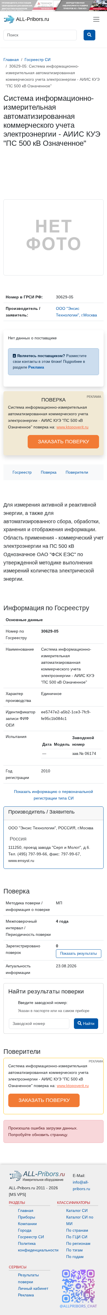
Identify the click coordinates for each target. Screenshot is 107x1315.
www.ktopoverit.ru (72, 427)
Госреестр (22, 472)
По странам (77, 1230)
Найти (88, 1023)
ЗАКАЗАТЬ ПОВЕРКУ (63, 441)
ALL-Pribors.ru (32, 19)
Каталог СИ (77, 1210)
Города (24, 1230)
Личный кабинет (33, 1288)
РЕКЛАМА (94, 396)
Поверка (48, 472)
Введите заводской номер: (43, 1002)
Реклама (26, 1295)
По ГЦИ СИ (76, 1237)
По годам (75, 1256)
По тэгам (74, 1250)
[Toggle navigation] (96, 19)
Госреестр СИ (31, 1237)
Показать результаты (78, 954)
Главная (25, 1210)
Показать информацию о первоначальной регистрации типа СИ (53, 794)
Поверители (77, 472)
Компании (27, 1223)
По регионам (78, 1243)
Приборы (26, 1217)
